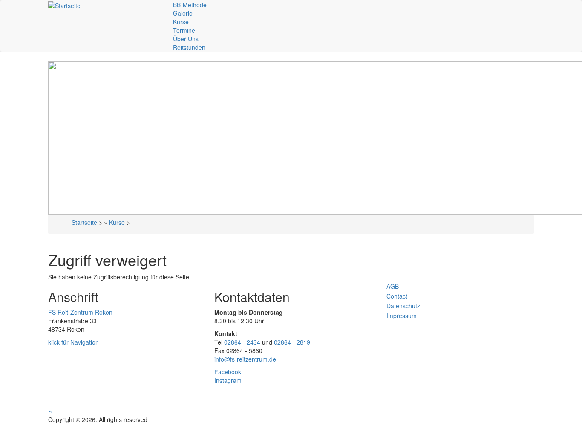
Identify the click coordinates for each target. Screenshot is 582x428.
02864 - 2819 (292, 342)
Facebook (227, 372)
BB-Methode (190, 4)
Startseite (84, 222)
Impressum (401, 315)
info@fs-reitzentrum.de (245, 359)
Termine (184, 30)
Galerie (183, 13)
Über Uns (186, 38)
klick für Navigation (73, 342)
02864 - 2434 (242, 342)
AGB (392, 286)
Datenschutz (403, 306)
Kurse (181, 21)
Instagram (228, 380)
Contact (396, 296)
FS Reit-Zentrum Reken (80, 312)
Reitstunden (189, 47)
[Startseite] (64, 4)
